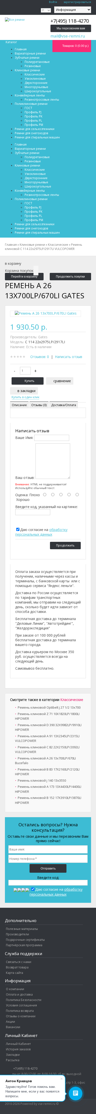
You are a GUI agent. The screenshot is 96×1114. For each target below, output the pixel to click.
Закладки (13, 1055)
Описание (19, 405)
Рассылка (12, 1060)
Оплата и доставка (19, 994)
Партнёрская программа (24, 945)
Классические (71, 699)
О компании (15, 989)
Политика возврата (20, 1011)
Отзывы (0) (39, 405)
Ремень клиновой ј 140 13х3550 (42, 780)
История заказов (18, 1049)
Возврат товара (17, 967)
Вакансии (13, 1027)
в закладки (26, 390)
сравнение (62, 380)
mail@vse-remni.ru (67, 36)
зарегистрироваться (77, 2)
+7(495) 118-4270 (25, 1068)
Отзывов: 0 (39, 356)
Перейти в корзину (24, 276)
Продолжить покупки (70, 276)
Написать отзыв (68, 356)
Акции (10, 1022)
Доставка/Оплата (63, 405)
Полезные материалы (22, 929)
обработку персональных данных (41, 532)
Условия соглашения (21, 1005)
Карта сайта (14, 973)
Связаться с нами (18, 962)
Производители (17, 934)
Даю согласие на (41, 532)
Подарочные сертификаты (25, 940)
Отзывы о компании (20, 1016)
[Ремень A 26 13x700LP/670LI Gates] (46, 314)
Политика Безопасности (23, 1000)
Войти (53, 2)
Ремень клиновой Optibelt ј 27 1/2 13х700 (49, 707)
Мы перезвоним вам (71, 28)
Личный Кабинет (18, 1044)
